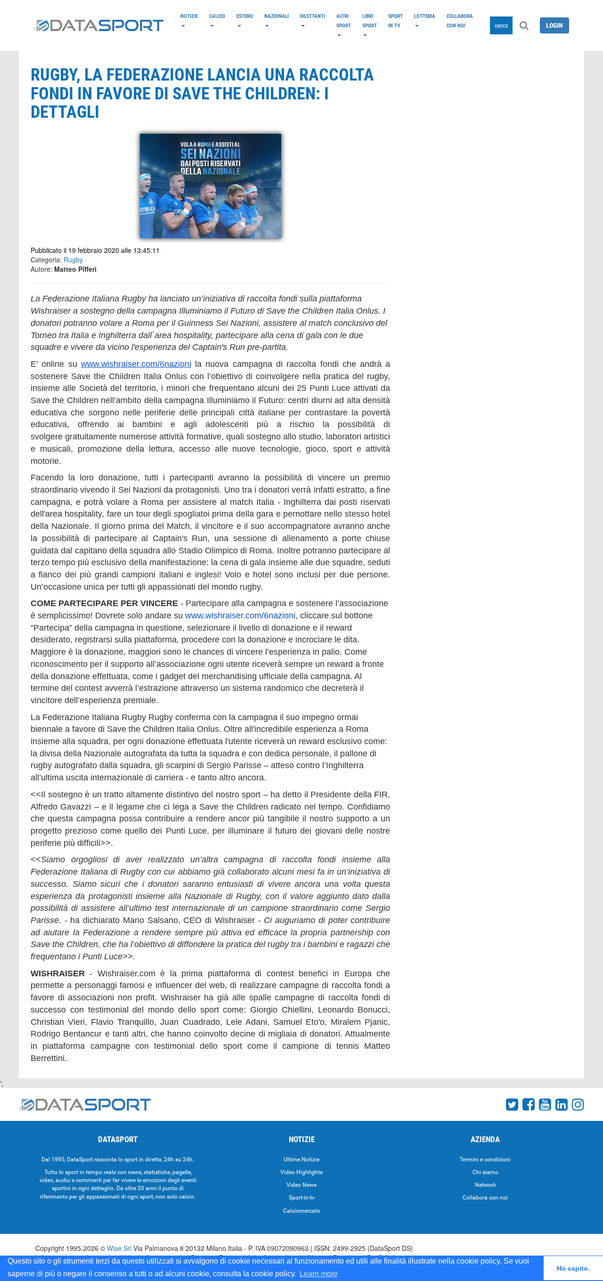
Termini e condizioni (485, 1159)
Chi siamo (485, 1172)
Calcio (217, 16)
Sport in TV (395, 21)
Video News (301, 1185)
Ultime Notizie (301, 1159)
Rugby (73, 259)
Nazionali (276, 16)
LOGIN (554, 25)
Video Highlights (301, 1172)
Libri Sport (369, 21)
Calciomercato (301, 1211)
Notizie (189, 16)
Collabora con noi (460, 21)
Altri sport (343, 21)
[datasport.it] (98, 25)
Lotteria (424, 16)
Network (485, 1185)
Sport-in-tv (302, 1197)
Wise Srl (119, 1248)
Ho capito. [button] (573, 1268)
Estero (244, 16)
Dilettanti (312, 16)
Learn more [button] (319, 1274)
